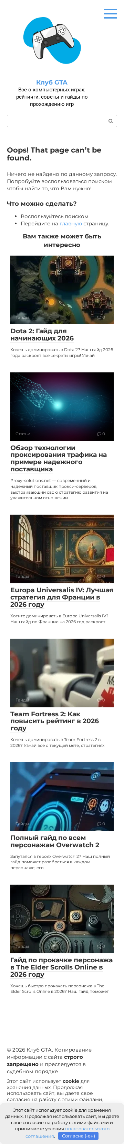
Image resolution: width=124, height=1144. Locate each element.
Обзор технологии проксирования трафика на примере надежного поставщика (58, 458)
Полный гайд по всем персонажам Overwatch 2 (54, 841)
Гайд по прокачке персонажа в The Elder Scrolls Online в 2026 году (61, 967)
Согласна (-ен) (78, 1136)
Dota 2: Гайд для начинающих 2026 (42, 334)
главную (71, 223)
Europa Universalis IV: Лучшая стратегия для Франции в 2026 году (61, 597)
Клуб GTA (52, 82)
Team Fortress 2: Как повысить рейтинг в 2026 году (54, 721)
